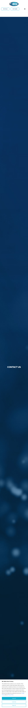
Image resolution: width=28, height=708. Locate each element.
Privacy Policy (10, 694)
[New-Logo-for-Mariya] (14, 2)
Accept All (14, 698)
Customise (14, 702)
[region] (14, 694)
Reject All (14, 705)
